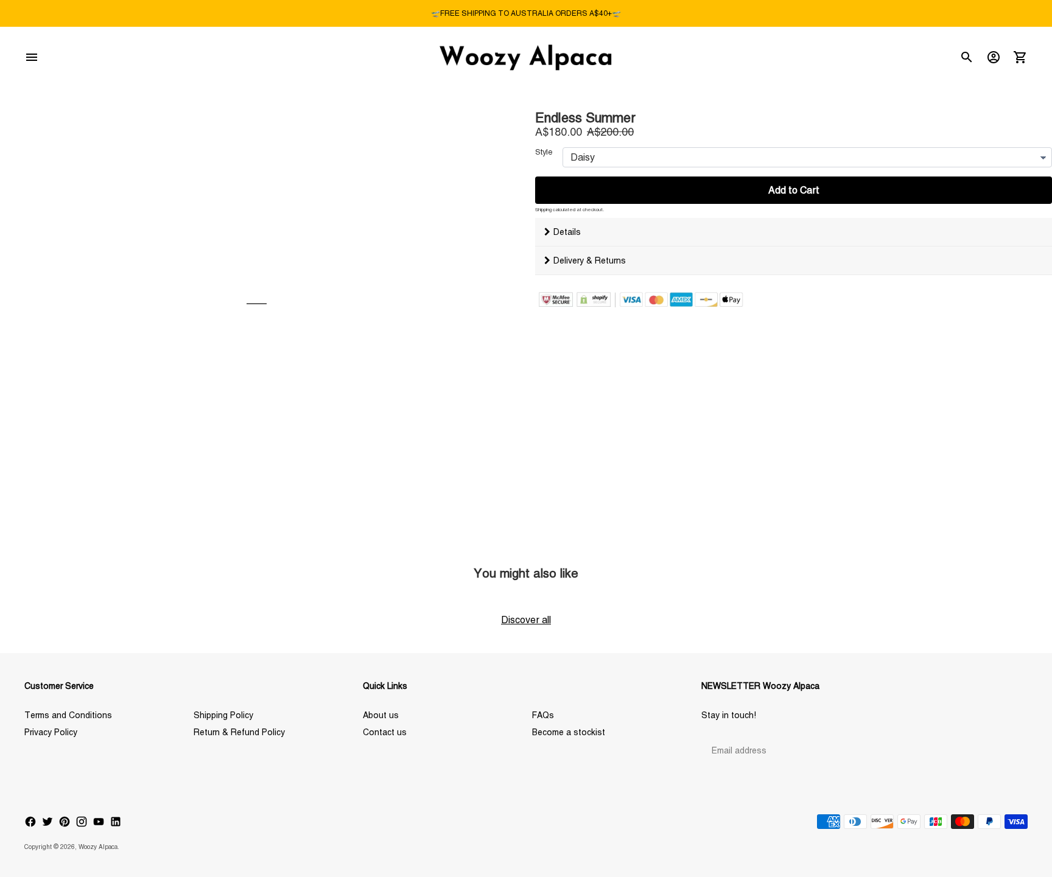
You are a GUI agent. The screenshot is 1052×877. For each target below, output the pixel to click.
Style (544, 151)
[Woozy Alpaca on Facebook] (30, 822)
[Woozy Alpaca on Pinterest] (64, 822)
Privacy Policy (50, 732)
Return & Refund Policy (239, 732)
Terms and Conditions (68, 715)
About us (381, 715)
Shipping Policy (223, 715)
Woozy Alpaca (98, 847)
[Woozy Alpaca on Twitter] (47, 822)
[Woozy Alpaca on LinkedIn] (116, 822)
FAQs (543, 715)
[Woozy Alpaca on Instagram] (81, 822)
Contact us (385, 732)
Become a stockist (568, 732)
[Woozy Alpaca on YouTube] (99, 822)
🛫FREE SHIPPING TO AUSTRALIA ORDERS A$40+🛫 (526, 13)
